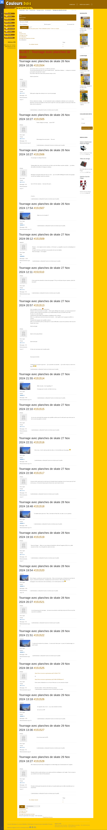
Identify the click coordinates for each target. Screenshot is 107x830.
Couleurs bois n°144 (84, 45)
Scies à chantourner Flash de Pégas (86, 142)
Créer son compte (85, 4)
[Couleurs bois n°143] (84, 101)
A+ (72, 10)
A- (75, 10)
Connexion (72, 4)
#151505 (39, 119)
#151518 (39, 506)
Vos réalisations (48, 10)
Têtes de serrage (85, 158)
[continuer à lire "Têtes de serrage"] (86, 164)
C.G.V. (18, 827)
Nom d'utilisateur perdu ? (45, 28)
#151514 (39, 378)
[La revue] (9, 20)
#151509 (39, 238)
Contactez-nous (25, 827)
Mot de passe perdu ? (34, 28)
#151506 (39, 154)
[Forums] (9, 35)
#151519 (39, 537)
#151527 (39, 729)
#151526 (39, 699)
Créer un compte (55, 28)
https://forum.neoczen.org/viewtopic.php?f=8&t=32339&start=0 (49, 679)
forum (27, 10)
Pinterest (2, 17)
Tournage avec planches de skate (27, 38)
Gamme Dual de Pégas (84, 177)
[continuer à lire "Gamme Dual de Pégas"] (86, 185)
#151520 (39, 570)
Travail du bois (32, 10)
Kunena (51, 817)
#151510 (38, 272)
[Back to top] (2, 828)
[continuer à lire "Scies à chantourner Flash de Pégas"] (86, 148)
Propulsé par (46, 817)
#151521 (39, 601)
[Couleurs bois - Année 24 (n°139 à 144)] (85, 27)
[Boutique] (9, 16)
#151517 (39, 473)
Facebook (2, 13)
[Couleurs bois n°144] (84, 44)
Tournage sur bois (40, 10)
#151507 (39, 208)
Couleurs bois (22, 10)
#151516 (39, 442)
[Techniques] (9, 26)
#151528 (39, 761)
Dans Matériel (82, 154)
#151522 (39, 635)
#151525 (39, 667)
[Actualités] (9, 32)
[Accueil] (9, 13)
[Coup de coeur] (9, 29)
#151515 (39, 409)
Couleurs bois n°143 (84, 102)
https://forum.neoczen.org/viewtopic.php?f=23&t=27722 (47, 673)
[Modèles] (9, 23)
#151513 (39, 305)
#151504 (39, 65)
